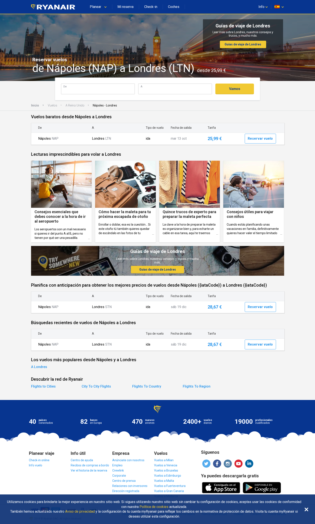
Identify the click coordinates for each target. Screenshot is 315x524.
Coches (173, 7)
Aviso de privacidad (80, 512)
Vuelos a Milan (164, 460)
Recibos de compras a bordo (90, 465)
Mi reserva (125, 7)
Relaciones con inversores (129, 486)
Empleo (117, 465)
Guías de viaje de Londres (243, 44)
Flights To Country (146, 386)
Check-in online (39, 460)
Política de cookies (154, 507)
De (65, 86)
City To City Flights (96, 386)
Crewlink (118, 470)
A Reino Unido (75, 105)
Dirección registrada (125, 491)
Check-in (150, 7)
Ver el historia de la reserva (89, 470)
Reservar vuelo (260, 138)
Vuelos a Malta (164, 480)
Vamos (234, 89)
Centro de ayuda (82, 460)
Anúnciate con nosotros (128, 460)
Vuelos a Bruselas (166, 470)
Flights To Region (196, 386)
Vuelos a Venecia (165, 465)
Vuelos (52, 105)
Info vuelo (35, 465)
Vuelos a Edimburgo (167, 475)
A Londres (39, 367)
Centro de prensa (124, 480)
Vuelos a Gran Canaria (169, 491)
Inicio (35, 105)
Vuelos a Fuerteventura (170, 486)
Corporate (119, 475)
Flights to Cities (43, 386)
